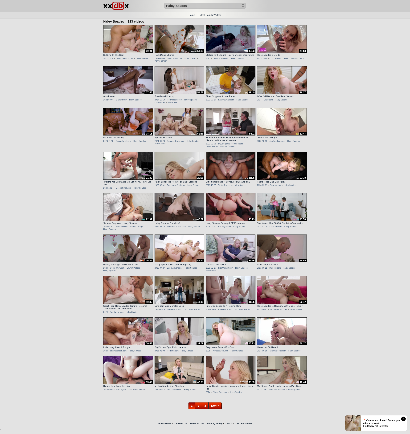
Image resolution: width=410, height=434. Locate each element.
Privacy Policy (214, 423)
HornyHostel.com (174, 100)
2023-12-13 (262, 141)
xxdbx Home (165, 423)
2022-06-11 (262, 268)
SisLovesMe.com (174, 389)
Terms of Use (197, 423)
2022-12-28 (262, 58)
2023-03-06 (211, 144)
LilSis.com (268, 100)
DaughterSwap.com (175, 141)
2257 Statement (243, 423)
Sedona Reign (136, 227)
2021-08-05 (160, 58)
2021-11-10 (108, 58)
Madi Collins (160, 144)
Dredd (301, 58)
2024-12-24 (108, 188)
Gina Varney (160, 102)
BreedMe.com (122, 227)
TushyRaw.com (225, 185)
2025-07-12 (160, 389)
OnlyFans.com (276, 58)
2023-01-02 (108, 227)
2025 (208, 58)
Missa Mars (211, 270)
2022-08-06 (108, 100)
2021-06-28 (160, 141)
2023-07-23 (160, 309)
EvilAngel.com (224, 227)
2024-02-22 (211, 309)
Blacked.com (121, 100)
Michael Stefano (227, 146)
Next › (215, 405)
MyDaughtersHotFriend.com (230, 144)
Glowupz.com (275, 185)
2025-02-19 (211, 227)
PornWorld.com (116, 312)
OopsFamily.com (117, 268)
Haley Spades (142, 58)
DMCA (229, 423)
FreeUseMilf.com (174, 58)
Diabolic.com (275, 268)
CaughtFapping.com (124, 58)
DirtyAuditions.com (278, 351)
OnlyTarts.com (276, 227)
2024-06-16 (262, 351)
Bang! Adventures (174, 268)
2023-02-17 (211, 268)
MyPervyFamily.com (227, 309)
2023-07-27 (211, 100)
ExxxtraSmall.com (226, 100)
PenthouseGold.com (176, 185)
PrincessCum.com (220, 351)
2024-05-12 (160, 227)
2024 (259, 100)
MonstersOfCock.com (176, 227)
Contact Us (181, 423)
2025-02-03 (160, 351)
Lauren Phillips (133, 268)
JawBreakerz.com (277, 141)
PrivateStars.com (220, 392)
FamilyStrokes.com (221, 58)
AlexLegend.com (123, 389)
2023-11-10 (108, 141)
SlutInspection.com (118, 351)
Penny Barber (161, 61)
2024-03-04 (262, 227)
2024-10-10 (160, 100)
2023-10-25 (211, 185)
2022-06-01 (160, 185)
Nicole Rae (172, 102)
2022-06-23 (262, 309)
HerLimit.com (173, 351)
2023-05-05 (108, 389)
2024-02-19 (262, 185)
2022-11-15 (262, 389)
